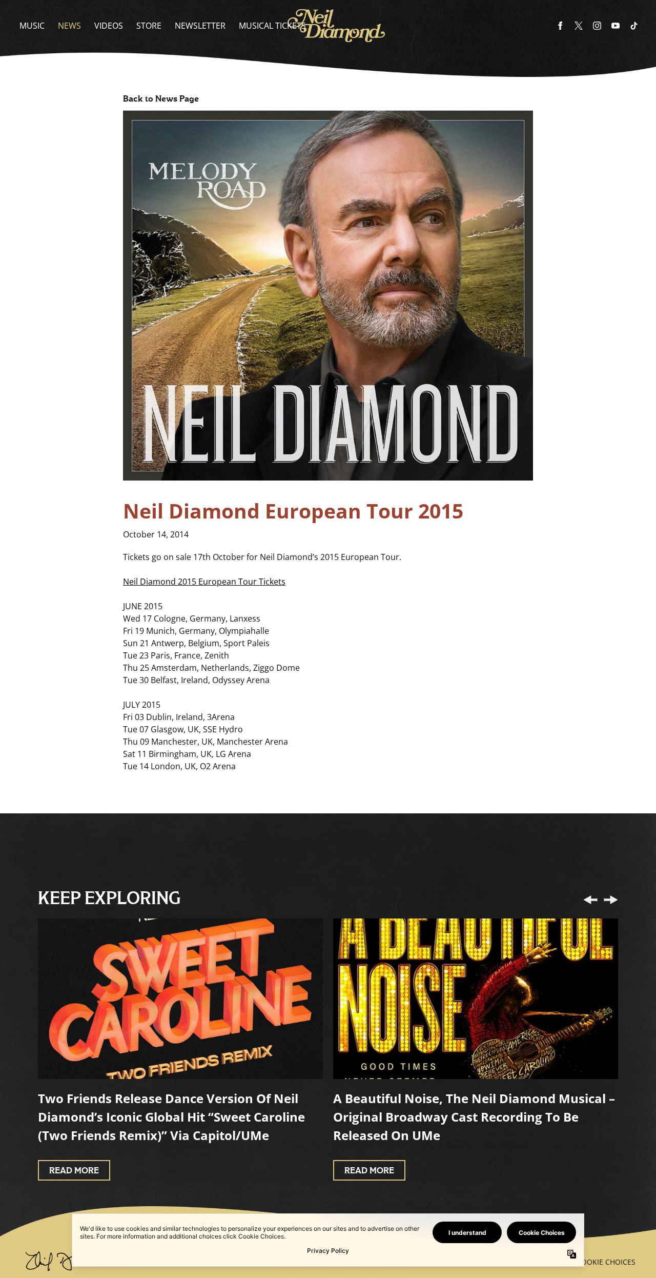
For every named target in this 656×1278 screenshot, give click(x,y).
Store (148, 25)
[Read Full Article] (180, 998)
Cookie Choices (606, 1262)
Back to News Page (161, 99)
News (69, 25)
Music (32, 25)
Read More (74, 1171)
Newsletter (200, 25)
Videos (108, 25)
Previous (590, 899)
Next (611, 899)
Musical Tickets (272, 25)
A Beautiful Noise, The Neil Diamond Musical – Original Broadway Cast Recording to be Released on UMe (474, 1117)
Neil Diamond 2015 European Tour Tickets (204, 581)
